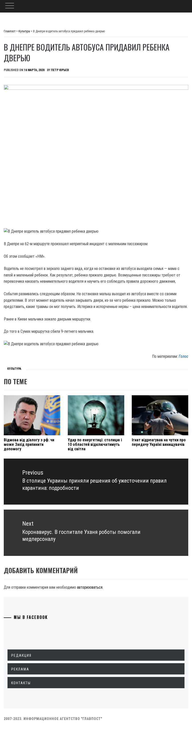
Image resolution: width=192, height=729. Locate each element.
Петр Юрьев (60, 70)
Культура (14, 369)
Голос (183, 356)
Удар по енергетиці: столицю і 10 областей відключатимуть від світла (95, 444)
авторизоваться (89, 587)
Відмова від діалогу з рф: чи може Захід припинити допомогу (29, 444)
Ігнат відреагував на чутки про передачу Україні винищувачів (159, 442)
